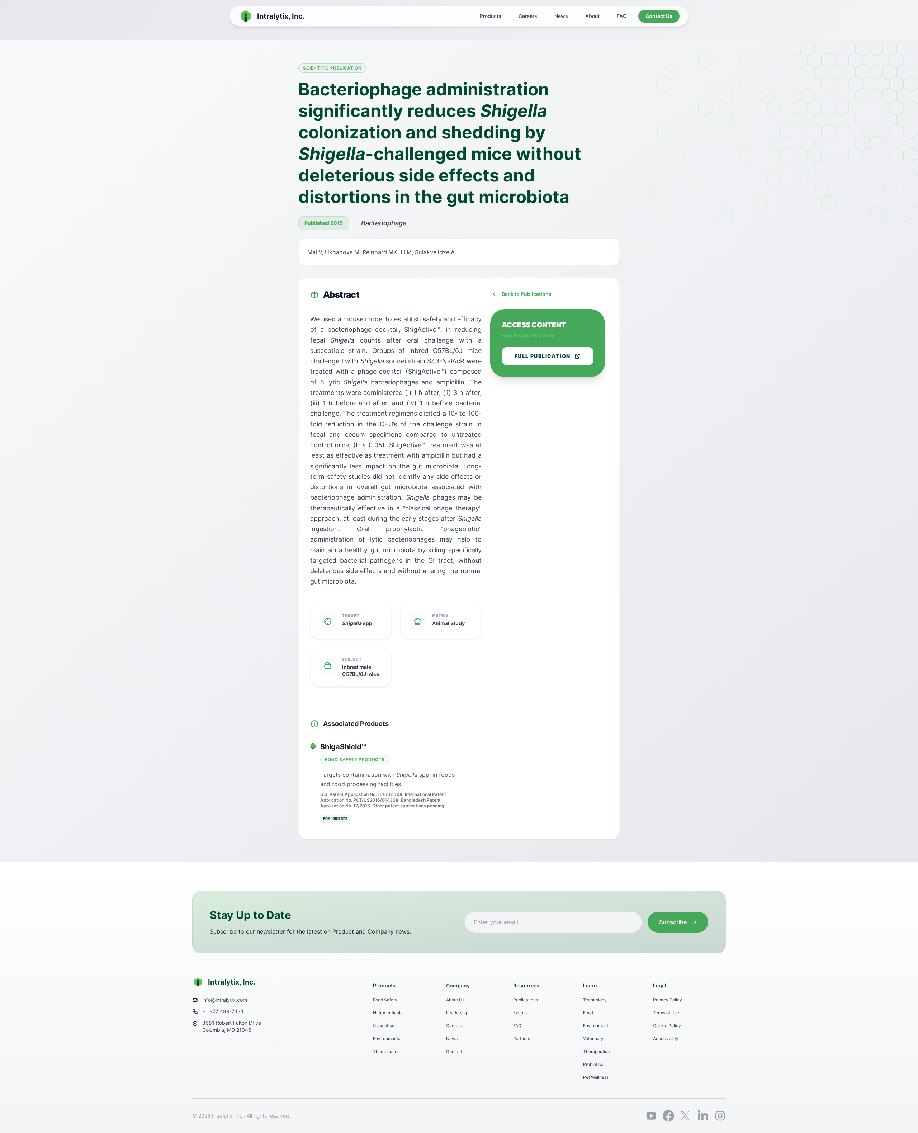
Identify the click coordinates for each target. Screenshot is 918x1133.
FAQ (622, 16)
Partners (521, 1038)
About (592, 16)
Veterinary (593, 1038)
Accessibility (665, 1038)
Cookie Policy (667, 1025)
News (561, 16)
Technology (595, 999)
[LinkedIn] (703, 1116)
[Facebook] (668, 1116)
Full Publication (542, 356)
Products (490, 16)
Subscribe (673, 922)
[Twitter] (685, 1116)
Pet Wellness (596, 1077)
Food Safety (385, 999)
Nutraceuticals (387, 1012)
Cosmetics (383, 1025)
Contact (454, 1051)
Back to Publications (527, 294)
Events (520, 1012)
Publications (525, 999)
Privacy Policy (667, 999)
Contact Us (658, 16)
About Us (455, 999)
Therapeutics (386, 1051)
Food (588, 1012)
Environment (595, 1025)
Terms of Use (666, 1012)
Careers (528, 16)
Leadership (457, 1012)
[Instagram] (720, 1116)
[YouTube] (651, 1116)
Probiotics (593, 1064)
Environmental (387, 1038)
